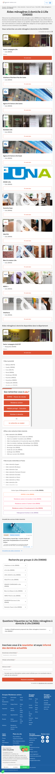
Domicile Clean (8, 208)
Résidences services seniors (34, 748)
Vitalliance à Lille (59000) (11, 565)
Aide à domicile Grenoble (13, 475)
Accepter (25, 767)
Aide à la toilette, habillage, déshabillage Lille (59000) (22, 443)
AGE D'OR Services (46, 708)
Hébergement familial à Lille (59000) (27, 513)
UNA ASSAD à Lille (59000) (12, 575)
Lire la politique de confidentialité (9, 762)
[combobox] (27, 655)
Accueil (4, 7)
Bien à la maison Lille (9, 260)
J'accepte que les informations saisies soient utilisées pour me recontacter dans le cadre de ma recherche (27, 674)
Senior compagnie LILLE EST (12, 344)
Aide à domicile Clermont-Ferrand (15, 472)
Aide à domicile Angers (12, 464)
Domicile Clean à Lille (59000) (13, 607)
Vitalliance (6, 312)
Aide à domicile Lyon (12, 485)
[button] (2, 771)
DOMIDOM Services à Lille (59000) (12, 601)
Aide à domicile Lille (11, 482)
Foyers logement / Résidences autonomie (35, 755)
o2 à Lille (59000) (9, 570)
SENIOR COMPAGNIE (47, 704)
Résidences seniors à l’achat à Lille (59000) (27, 503)
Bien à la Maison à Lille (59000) (13, 591)
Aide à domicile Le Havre (13, 477)
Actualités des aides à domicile (11, 551)
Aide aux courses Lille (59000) (15, 454)
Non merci (6, 767)
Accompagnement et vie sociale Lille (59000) (20, 436)
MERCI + (6, 286)
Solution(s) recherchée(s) (9, 653)
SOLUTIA (6, 234)
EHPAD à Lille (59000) (27, 494)
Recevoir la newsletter (27, 680)
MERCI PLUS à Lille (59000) (12, 596)
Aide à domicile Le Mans (13, 480)
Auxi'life (46, 700)
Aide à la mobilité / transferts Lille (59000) (19, 439)
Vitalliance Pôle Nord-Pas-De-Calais (14, 77)
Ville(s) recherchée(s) (8, 660)
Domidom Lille (7, 130)
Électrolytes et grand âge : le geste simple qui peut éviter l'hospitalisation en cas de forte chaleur (16, 540)
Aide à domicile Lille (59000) (14, 434)
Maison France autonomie (33, 739)
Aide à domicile (21, 7)
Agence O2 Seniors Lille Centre (12, 103)
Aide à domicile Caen (12, 469)
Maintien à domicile (11, 7)
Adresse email (6, 667)
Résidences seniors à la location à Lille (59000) (27, 499)
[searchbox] (27, 655)
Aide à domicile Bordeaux (13, 467)
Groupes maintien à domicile (47, 696)
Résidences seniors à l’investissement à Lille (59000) (27, 508)
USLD (30, 745)
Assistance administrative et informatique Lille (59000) (22, 445)
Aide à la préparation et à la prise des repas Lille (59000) (23, 441)
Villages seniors (33, 752)
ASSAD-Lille (7, 182)
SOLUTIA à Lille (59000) (11, 580)
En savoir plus (27, 58)
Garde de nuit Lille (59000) (14, 449)
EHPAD (31, 742)
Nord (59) (38, 7)
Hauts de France (30, 7)
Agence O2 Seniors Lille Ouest (12, 156)
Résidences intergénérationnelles (34, 759)
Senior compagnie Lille (10, 49)
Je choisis (15, 767)
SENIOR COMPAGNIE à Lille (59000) (12, 585)
